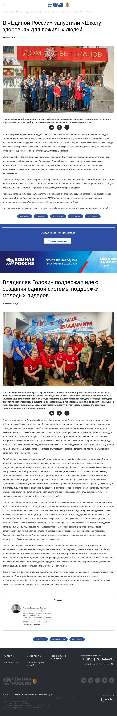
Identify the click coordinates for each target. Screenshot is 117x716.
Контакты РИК (11, 663)
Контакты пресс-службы (36, 664)
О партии (9, 656)
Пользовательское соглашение (15, 701)
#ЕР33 (40, 639)
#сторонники (93, 216)
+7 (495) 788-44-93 (97, 659)
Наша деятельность (18, 12)
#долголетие (58, 216)
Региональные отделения (58, 657)
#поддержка (75, 216)
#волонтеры (77, 639)
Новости (32, 12)
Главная (6, 12)
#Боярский (24, 216)
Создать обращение (57, 241)
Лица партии (34, 656)
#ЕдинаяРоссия (58, 639)
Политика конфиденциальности (16, 703)
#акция (41, 216)
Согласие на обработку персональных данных (22, 708)
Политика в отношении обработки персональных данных (26, 706)
